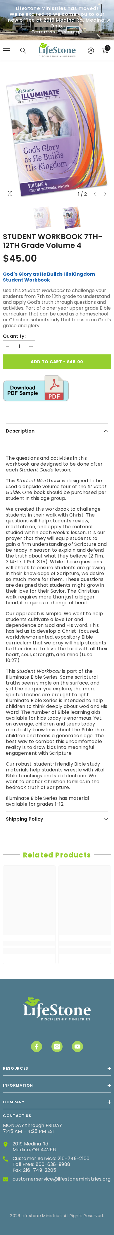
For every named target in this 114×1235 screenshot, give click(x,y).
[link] (29, 943)
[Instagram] (57, 1046)
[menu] (6, 50)
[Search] (23, 50)
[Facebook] (36, 1046)
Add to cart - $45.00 (58, 362)
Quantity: (14, 336)
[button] (94, 194)
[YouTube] (77, 1046)
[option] (57, 134)
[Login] (91, 50)
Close (109, 20)
